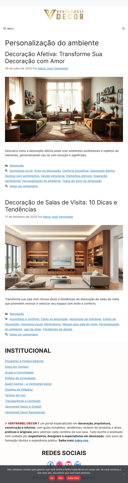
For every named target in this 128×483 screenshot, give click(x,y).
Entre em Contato (16, 366)
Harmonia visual (31, 324)
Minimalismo (52, 324)
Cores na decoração (54, 319)
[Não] (124, 474)
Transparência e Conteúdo (22, 401)
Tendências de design (57, 329)
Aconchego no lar (21, 170)
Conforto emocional (75, 170)
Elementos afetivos (79, 176)
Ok (52, 478)
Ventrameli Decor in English (23, 406)
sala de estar (32, 329)
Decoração (17, 165)
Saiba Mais (73, 478)
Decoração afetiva (102, 170)
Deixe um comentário (24, 186)
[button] (123, 29)
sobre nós (81, 440)
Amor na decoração (47, 170)
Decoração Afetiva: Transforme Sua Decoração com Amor (53, 57)
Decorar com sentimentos (22, 176)
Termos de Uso (15, 395)
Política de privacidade (20, 378)
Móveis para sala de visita (79, 324)
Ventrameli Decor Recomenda (25, 412)
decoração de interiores (85, 319)
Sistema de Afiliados (19, 389)
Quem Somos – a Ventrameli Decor (28, 384)
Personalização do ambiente (41, 181)
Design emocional (53, 176)
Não (60, 478)
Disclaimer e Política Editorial (24, 361)
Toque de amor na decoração (82, 181)
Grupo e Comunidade (19, 372)
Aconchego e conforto (24, 319)
